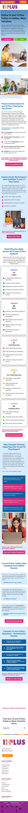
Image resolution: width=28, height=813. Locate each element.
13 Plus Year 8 (5, 773)
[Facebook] (2, 807)
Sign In (23, 2)
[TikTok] (17, 811)
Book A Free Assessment (8, 2)
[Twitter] (2, 811)
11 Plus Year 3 (5, 766)
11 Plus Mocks (5, 786)
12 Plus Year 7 (5, 772)
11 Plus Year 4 (5, 768)
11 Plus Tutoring (5, 765)
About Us (3, 782)
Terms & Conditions (6, 791)
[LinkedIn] (17, 807)
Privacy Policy (4, 789)
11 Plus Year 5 (5, 770)
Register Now (7, 755)
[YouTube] (20, 809)
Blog (2, 787)
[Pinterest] (12, 807)
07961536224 (7, 749)
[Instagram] (7, 807)
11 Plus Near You (5, 784)
